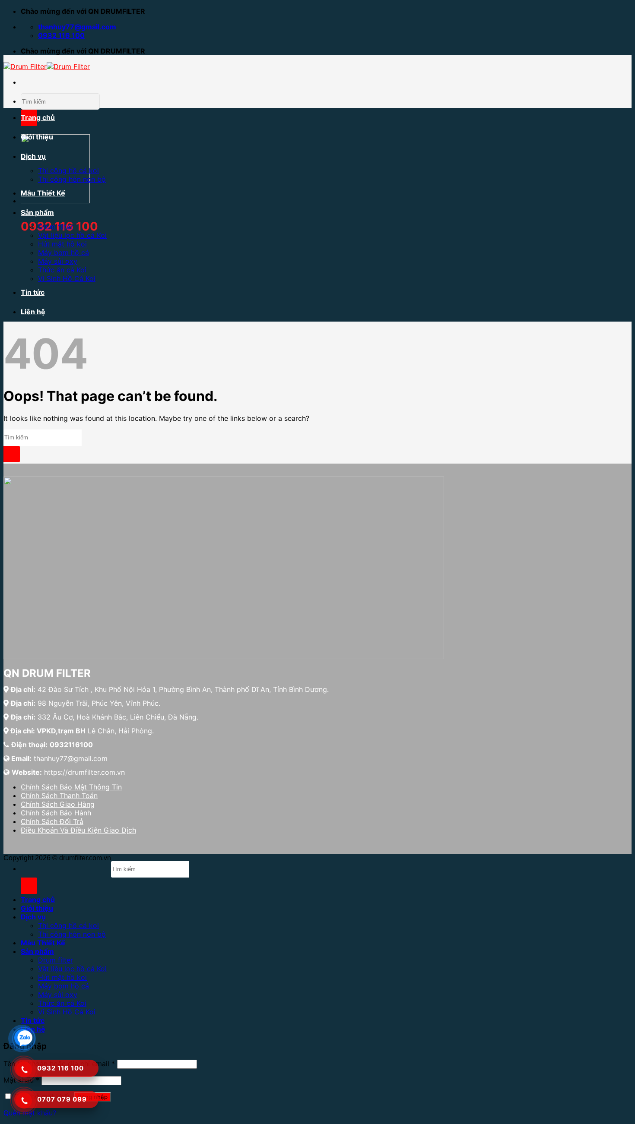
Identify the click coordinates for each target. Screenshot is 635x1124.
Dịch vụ (33, 156)
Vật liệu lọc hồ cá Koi (72, 235)
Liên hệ (33, 311)
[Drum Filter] (46, 66)
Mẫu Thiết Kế (43, 193)
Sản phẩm (37, 212)
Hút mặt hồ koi (62, 244)
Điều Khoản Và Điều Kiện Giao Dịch (78, 830)
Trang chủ (38, 117)
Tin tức (32, 292)
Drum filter (55, 226)
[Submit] (11, 454)
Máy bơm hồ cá (63, 252)
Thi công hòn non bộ (72, 179)
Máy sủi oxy (57, 261)
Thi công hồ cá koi (68, 170)
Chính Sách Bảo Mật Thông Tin (71, 787)
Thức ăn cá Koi (62, 269)
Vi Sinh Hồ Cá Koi (66, 278)
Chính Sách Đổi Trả (52, 821)
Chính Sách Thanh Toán (59, 795)
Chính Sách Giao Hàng (58, 804)
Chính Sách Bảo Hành (56, 812)
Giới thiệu (37, 137)
